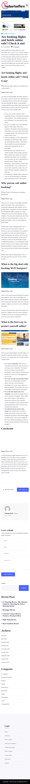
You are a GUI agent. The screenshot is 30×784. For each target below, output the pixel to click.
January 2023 (4, 645)
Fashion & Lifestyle (6, 677)
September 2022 (5, 655)
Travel (3, 700)
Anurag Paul (6, 47)
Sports (3, 694)
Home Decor (4, 687)
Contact (7, 763)
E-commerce (4, 674)
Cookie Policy (8, 755)
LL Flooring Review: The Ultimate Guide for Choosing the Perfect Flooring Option (15, 604)
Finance (3, 680)
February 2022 (5, 662)
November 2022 (5, 649)
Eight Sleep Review (9, 620)
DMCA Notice (8, 751)
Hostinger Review (9, 610)
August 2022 (4, 659)
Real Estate (4, 690)
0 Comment (16, 47)
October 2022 (5, 652)
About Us (7, 735)
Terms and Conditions (10, 743)
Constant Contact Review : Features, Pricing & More (12, 615)
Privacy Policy (8, 739)
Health (3, 684)
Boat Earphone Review (11, 623)
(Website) (16, 513)
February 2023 (5, 642)
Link (11, 92)
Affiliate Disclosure (10, 747)
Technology (4, 697)
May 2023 (4, 639)
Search (3, 583)
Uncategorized (5, 704)
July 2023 (3, 635)
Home (6, 732)
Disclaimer (7, 759)
